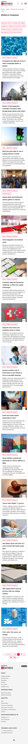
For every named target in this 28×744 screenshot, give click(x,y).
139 (11, 657)
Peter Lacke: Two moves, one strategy (11, 633)
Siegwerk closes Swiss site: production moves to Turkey (11, 329)
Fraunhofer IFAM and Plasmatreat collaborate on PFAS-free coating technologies (12, 285)
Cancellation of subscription (8, 709)
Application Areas (6, 23)
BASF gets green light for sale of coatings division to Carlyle (12, 152)
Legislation (4, 26)
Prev (3, 654)
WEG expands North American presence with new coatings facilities (11, 591)
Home (3, 9)
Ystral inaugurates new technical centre (12, 241)
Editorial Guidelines (6, 695)
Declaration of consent (7, 707)
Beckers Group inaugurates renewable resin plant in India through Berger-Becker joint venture (13, 108)
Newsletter (4, 680)
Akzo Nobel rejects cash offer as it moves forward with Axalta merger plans (13, 546)
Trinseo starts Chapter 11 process (13, 503)
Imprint (3, 711)
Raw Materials (5, 32)
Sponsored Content (16, 32)
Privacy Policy (4, 703)
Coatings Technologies (18, 23)
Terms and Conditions (7, 705)
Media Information (6, 693)
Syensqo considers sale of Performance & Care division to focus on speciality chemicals (12, 372)
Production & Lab (17, 29)
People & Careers (6, 29)
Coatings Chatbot (5, 676)
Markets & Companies (17, 9)
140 (14, 657)
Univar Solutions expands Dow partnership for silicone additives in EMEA (13, 460)
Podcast (3, 682)
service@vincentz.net (6, 732)
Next (17, 657)
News (7, 9)
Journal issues (4, 678)
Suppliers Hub (5, 686)
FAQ (2, 701)
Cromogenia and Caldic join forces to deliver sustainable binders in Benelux (14, 63)
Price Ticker (4, 684)
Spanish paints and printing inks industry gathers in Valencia (12, 198)
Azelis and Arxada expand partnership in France (10, 417)
